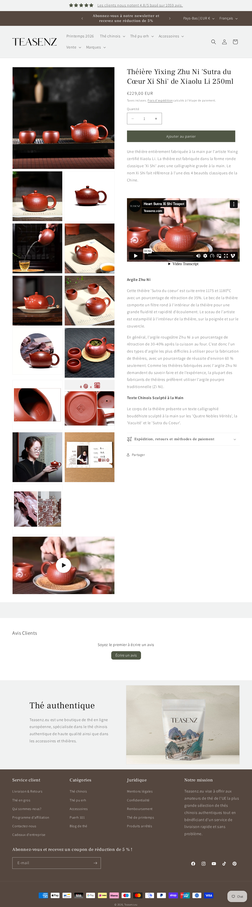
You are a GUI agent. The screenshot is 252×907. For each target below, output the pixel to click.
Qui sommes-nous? (27, 809)
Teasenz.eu (131, 904)
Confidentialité (138, 800)
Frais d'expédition (160, 100)
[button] (112, 36)
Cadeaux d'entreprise (29, 834)
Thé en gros (21, 800)
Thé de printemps (140, 817)
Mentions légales (140, 791)
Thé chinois (78, 791)
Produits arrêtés (139, 826)
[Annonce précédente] (82, 18)
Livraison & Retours (27, 791)
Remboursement (140, 809)
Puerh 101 (77, 817)
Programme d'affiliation (30, 817)
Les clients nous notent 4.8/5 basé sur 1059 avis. (140, 5)
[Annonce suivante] (169, 18)
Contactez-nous (24, 826)
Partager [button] (138, 455)
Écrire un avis (126, 655)
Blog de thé (78, 826)
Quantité (133, 109)
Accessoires (79, 809)
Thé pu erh (78, 800)
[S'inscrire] (95, 863)
